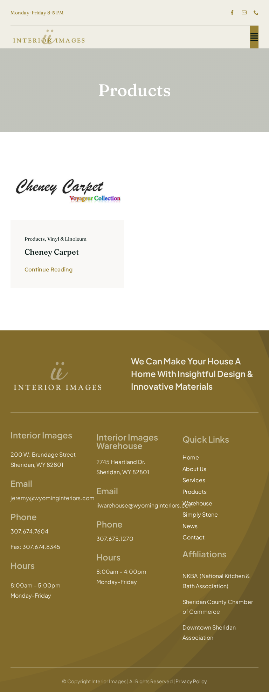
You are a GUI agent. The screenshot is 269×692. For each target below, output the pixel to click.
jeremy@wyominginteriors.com (53, 498)
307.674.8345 (41, 546)
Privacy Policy (191, 681)
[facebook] (232, 12)
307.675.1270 (114, 538)
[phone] (256, 12)
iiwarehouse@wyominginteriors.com (145, 505)
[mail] (244, 12)
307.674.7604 (29, 531)
